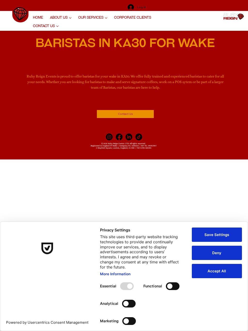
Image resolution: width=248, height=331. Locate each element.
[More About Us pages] (70, 18)
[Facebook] (119, 137)
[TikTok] (138, 137)
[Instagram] (109, 137)
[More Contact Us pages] (57, 26)
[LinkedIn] (128, 137)
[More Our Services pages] (106, 18)
